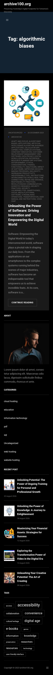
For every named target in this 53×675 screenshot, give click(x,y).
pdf (5, 426)
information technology (15, 418)
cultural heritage (12, 621)
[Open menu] (6, 20)
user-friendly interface (15, 654)
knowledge (30, 635)
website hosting (12, 460)
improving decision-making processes (27, 170)
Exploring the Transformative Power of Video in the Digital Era (31, 554)
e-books (12, 629)
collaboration (12, 613)
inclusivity (35, 171)
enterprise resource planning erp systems (26, 159)
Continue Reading (22, 302)
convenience (33, 613)
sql (5, 435)
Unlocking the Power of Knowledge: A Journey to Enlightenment (31, 510)
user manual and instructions (27, 198)
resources (12, 648)
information (12, 635)
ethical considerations (22, 164)
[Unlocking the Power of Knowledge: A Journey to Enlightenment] (9, 511)
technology (27, 648)
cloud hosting (11, 401)
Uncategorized (15, 133)
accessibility (29, 605)
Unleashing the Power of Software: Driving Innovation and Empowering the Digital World (26, 215)
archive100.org (17, 4)
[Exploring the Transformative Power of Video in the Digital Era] (9, 556)
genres (26, 629)
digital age (32, 621)
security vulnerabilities (20, 189)
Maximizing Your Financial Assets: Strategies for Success (32, 532)
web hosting (10, 451)
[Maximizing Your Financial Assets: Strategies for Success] (9, 533)
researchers (27, 642)
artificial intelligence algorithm (26, 144)
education (9, 409)
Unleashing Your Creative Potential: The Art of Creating (31, 576)
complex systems (32, 150)
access (9, 606)
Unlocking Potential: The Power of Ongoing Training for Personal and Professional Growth (32, 485)
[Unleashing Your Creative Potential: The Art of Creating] (9, 578)
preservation (11, 642)
